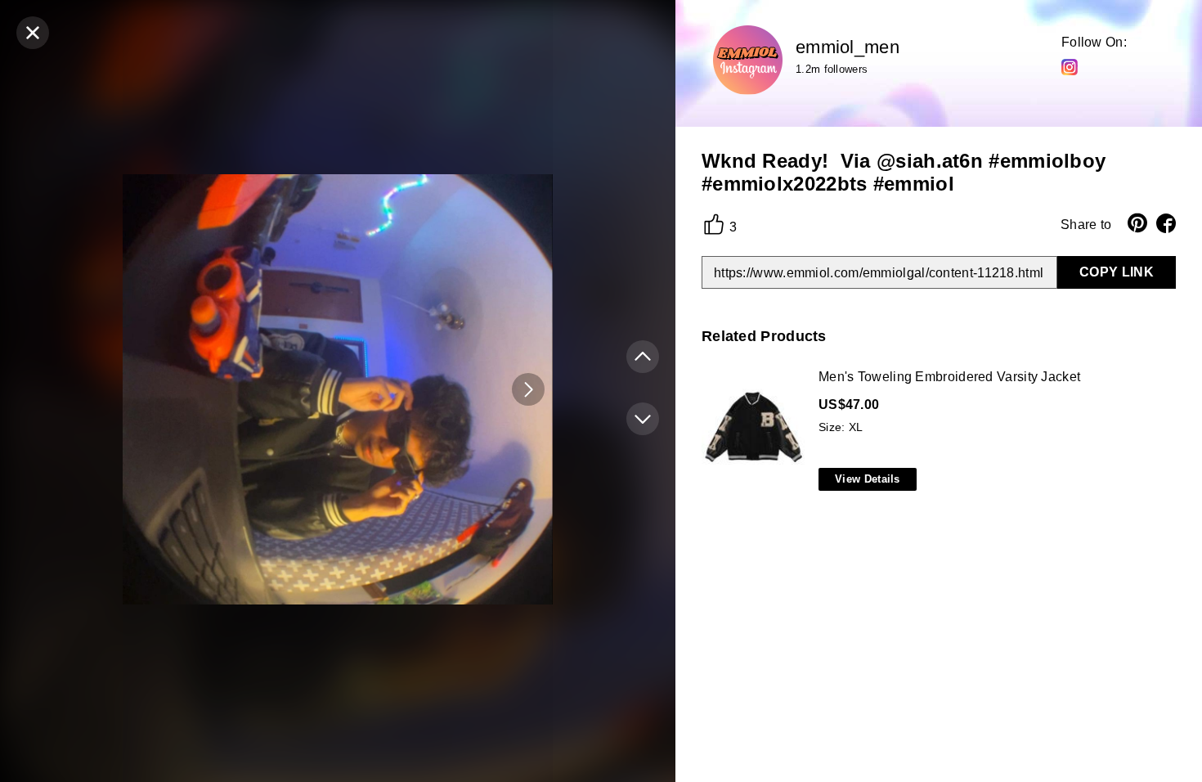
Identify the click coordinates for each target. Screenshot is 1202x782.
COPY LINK (1116, 272)
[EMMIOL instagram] (1069, 66)
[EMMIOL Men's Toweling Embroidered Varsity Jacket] (935, 431)
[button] (528, 389)
